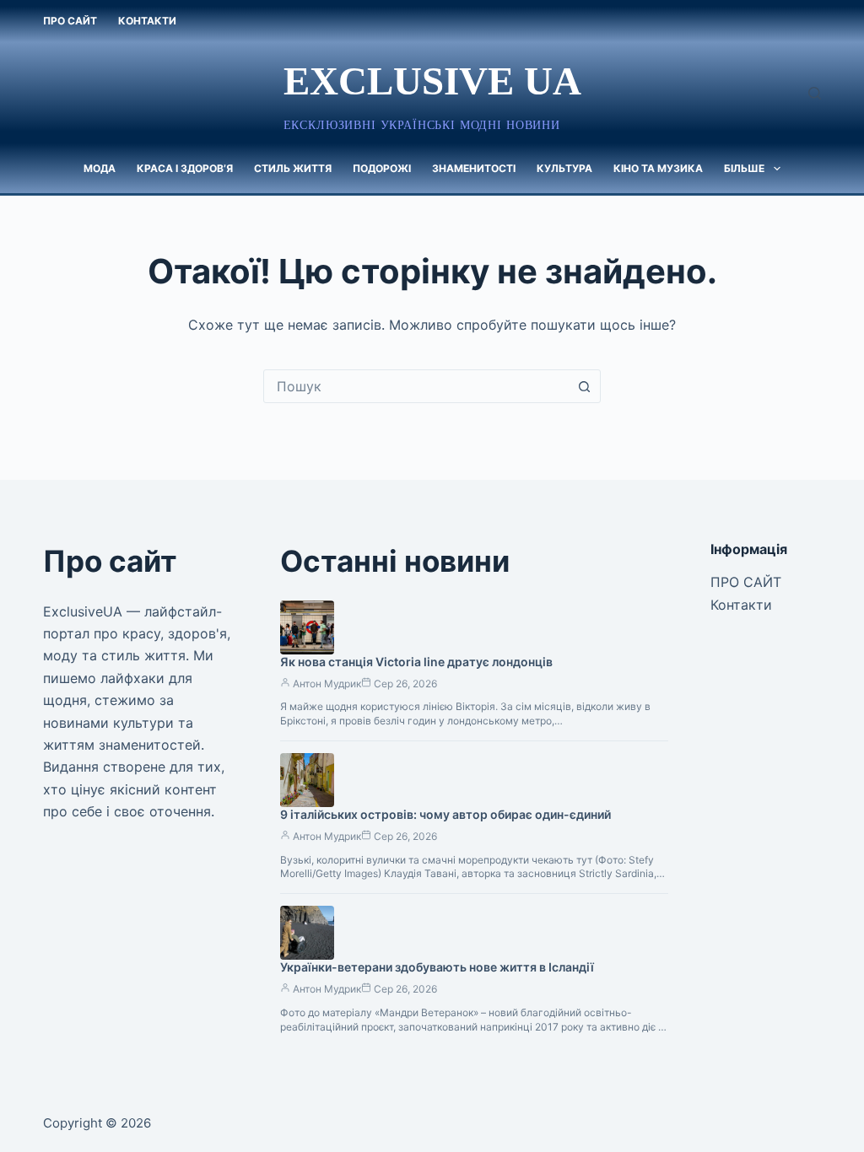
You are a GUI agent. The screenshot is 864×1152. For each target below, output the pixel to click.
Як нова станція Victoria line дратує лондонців (416, 661)
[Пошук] (814, 93)
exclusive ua (432, 81)
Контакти (147, 20)
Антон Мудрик (327, 683)
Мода (100, 168)
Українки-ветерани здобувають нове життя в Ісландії (437, 967)
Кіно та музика (658, 168)
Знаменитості (474, 168)
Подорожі (382, 168)
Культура (564, 168)
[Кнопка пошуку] (584, 386)
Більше (744, 168)
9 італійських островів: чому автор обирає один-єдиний (445, 814)
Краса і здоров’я (185, 168)
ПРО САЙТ (70, 20)
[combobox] (416, 386)
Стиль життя (293, 168)
